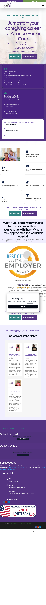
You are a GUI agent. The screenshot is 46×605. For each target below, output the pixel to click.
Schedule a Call (29, 56)
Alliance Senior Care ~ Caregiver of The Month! (14, 355)
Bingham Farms (7, 469)
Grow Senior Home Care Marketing (18, 523)
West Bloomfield (13, 467)
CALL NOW (34, 1)
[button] (4, 295)
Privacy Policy (28, 523)
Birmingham (21, 467)
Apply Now (14, 56)
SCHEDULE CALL (11, 1)
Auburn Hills (29, 465)
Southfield (13, 469)
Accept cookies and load (23, 438)
